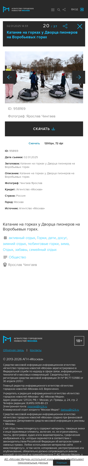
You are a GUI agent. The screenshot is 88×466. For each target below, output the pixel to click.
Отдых (8, 249)
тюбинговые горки (43, 243)
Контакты (36, 350)
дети (52, 238)
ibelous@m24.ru (70, 409)
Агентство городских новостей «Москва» (18, 9)
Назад (9, 77)
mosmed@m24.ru (37, 406)
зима (65, 243)
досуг (62, 238)
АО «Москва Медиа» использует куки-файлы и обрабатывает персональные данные (44, 460)
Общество (17, 257)
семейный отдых (43, 249)
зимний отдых (14, 243)
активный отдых (22, 238)
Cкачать (34, 143)
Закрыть (80, 26)
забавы (21, 249)
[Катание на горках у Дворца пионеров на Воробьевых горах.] (44, 77)
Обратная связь (13, 350)
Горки (41, 238)
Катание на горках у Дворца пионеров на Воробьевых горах (42, 35)
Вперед (78, 77)
